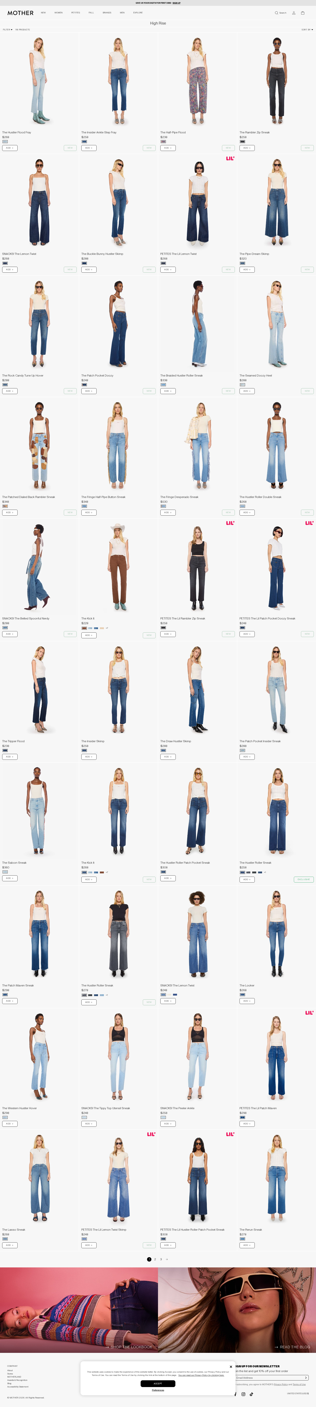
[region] (39, 81)
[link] (39, 89)
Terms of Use (299, 1384)
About (10, 1370)
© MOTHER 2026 (15, 1397)
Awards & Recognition (17, 1380)
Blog (9, 1383)
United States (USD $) (298, 1393)
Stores (10, 1373)
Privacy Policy (281, 1384)
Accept (158, 1383)
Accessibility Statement (17, 1386)
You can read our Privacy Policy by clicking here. (201, 1375)
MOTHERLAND (14, 1377)
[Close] (231, 1367)
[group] (39, 81)
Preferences (158, 1390)
